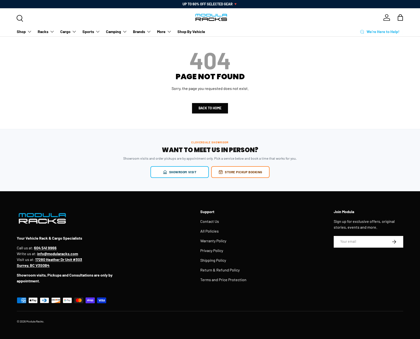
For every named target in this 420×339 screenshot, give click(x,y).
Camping (113, 31)
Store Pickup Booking (243, 172)
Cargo (65, 31)
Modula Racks (35, 321)
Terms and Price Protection (223, 279)
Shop (21, 31)
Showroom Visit (183, 172)
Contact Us (209, 221)
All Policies (209, 231)
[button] (400, 17)
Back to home (210, 108)
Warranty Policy (213, 240)
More (161, 31)
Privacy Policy (211, 250)
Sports (88, 31)
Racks (43, 31)
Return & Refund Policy (220, 270)
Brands (139, 31)
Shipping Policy (213, 260)
